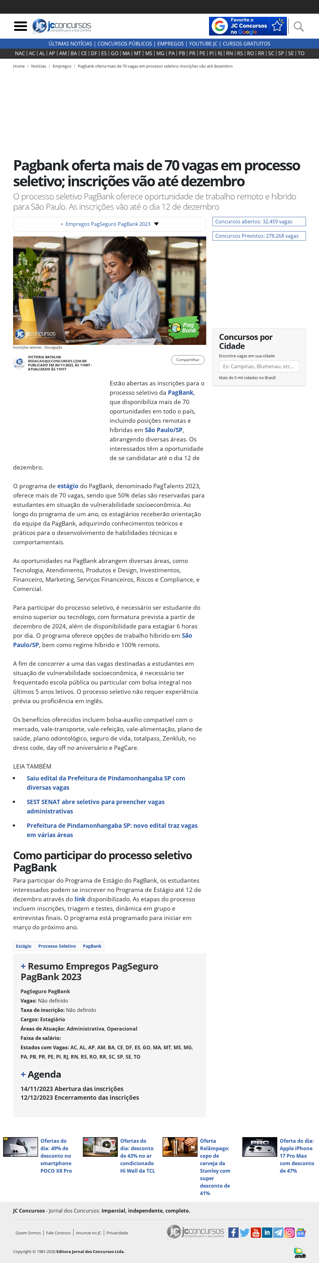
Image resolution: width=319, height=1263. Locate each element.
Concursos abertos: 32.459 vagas (254, 221)
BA (74, 53)
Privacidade (117, 1233)
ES (104, 53)
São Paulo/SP (164, 430)
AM (63, 53)
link (80, 899)
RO (250, 53)
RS (240, 53)
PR (192, 53)
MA (126, 53)
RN (229, 53)
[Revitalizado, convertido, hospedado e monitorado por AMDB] (300, 1252)
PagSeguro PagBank (45, 991)
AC (32, 53)
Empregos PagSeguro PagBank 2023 (105, 224)
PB (182, 53)
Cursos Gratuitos (246, 43)
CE (84, 53)
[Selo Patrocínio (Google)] (248, 25)
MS (148, 53)
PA (172, 53)
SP (281, 53)
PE (202, 53)
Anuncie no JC (88, 1233)
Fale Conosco (58, 1233)
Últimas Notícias (70, 43)
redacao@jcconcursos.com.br (57, 361)
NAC (20, 53)
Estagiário (52, 1019)
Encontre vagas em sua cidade (247, 356)
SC (271, 53)
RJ (220, 53)
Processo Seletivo (57, 946)
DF (94, 53)
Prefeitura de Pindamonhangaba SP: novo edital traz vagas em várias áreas (112, 830)
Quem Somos (28, 1233)
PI (211, 53)
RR (261, 53)
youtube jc (203, 43)
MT (137, 53)
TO (301, 53)
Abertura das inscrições (72, 1088)
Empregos (170, 43)
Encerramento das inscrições (80, 1097)
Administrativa (85, 1028)
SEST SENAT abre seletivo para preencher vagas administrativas (95, 806)
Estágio (23, 946)
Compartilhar (187, 359)
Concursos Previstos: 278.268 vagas (257, 235)
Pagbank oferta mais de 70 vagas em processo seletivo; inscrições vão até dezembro (155, 66)
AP (52, 53)
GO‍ (114, 53)
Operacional (122, 1028)
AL (42, 53)
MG (160, 53)
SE (291, 53)
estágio (68, 486)
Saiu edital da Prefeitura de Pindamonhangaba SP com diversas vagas (106, 783)
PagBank (180, 392)
